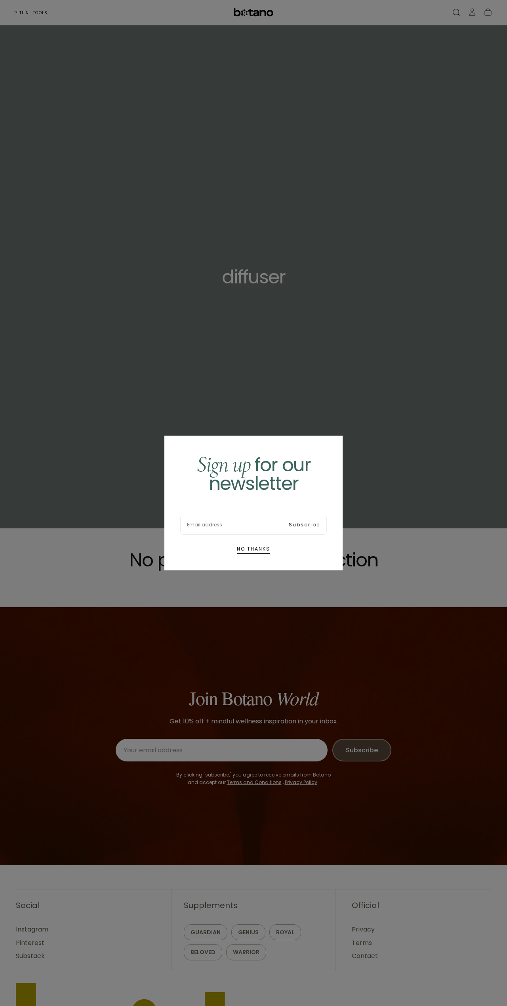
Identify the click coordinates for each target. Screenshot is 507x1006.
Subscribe (304, 524)
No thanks (253, 548)
